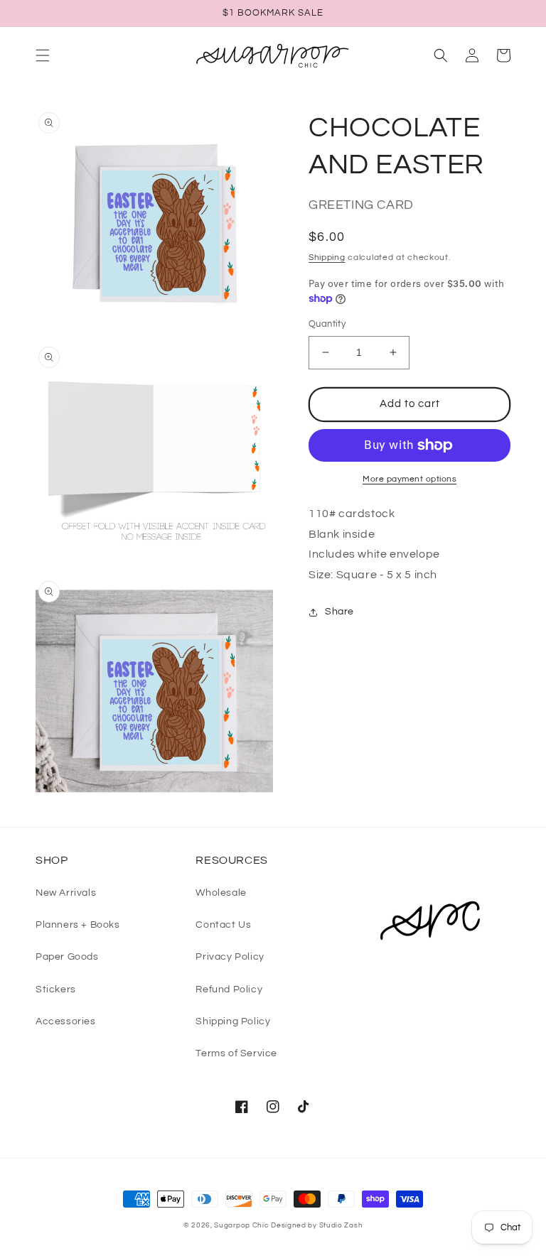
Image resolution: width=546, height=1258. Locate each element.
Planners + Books (78, 925)
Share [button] (339, 612)
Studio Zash (341, 1225)
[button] (42, 55)
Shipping (327, 257)
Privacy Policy (230, 957)
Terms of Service (236, 1053)
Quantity (327, 324)
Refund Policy (229, 989)
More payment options (409, 479)
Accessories (66, 1021)
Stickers (56, 989)
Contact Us (223, 925)
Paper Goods (67, 957)
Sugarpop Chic (241, 1225)
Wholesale (221, 893)
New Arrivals (66, 893)
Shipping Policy (233, 1021)
